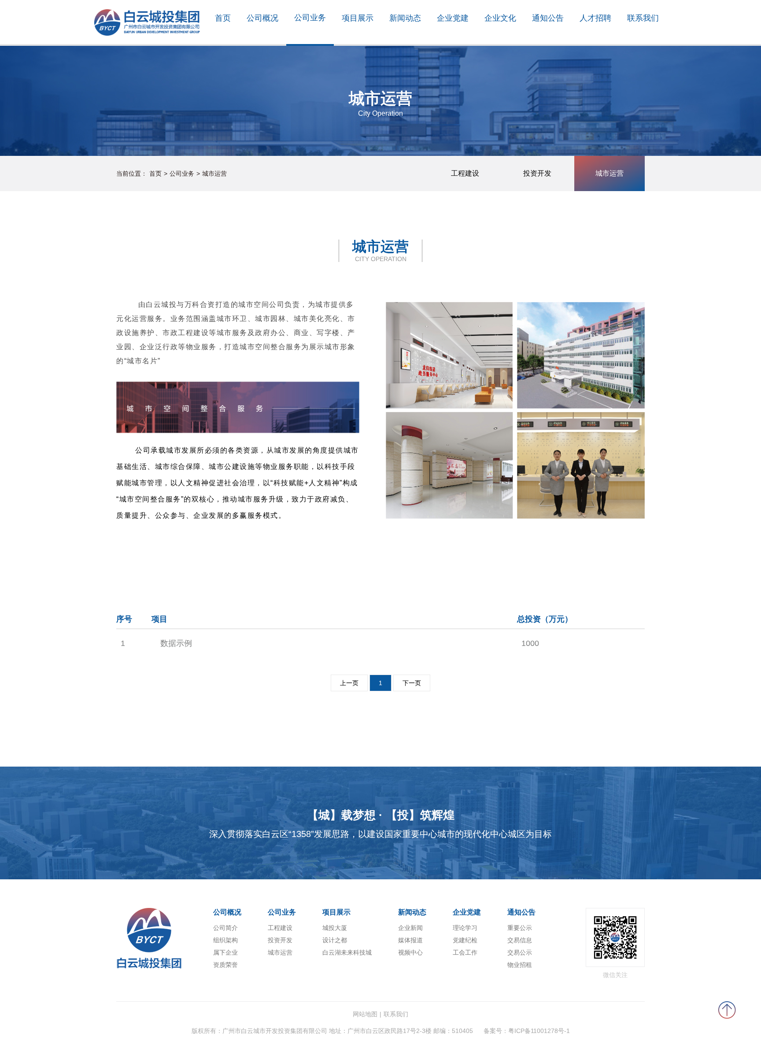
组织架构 (225, 940)
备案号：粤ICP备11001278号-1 (527, 1030)
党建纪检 (465, 940)
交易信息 (519, 940)
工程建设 (280, 927)
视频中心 (410, 952)
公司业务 (182, 173)
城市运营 (214, 173)
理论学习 (465, 927)
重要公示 (519, 927)
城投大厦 (334, 927)
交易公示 (519, 952)
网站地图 (365, 1014)
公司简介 (225, 927)
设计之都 (334, 940)
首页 (155, 173)
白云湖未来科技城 (347, 952)
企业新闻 (410, 927)
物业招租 (519, 964)
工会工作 (465, 952)
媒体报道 (410, 940)
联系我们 (396, 1014)
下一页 (412, 682)
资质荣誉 (225, 964)
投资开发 (280, 940)
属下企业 (225, 952)
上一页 (349, 682)
